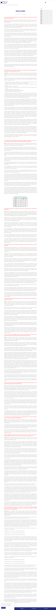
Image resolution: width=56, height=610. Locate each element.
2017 (41, 22)
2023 (41, 13)
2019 (41, 19)
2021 (41, 16)
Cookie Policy (9, 605)
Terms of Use (34, 608)
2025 (41, 10)
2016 (41, 23)
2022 (41, 14)
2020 (41, 17)
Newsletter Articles (23, 14)
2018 (41, 20)
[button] (27, 2)
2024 (41, 11)
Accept (3, 607)
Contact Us (46, 608)
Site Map (22, 608)
